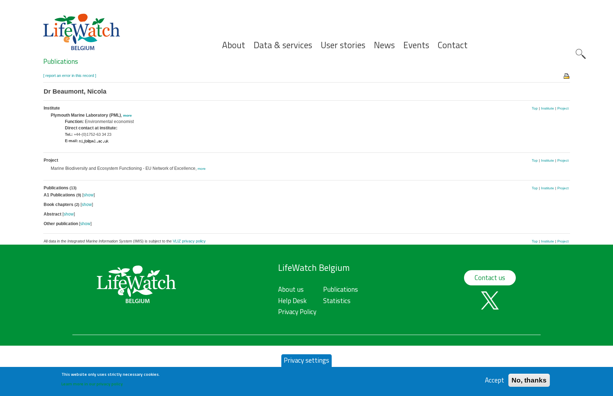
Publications (60, 61)
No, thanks (529, 380)
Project (563, 108)
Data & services (283, 45)
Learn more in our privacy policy (92, 383)
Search (581, 54)
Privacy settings (306, 360)
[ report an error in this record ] (69, 75)
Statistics (336, 301)
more (127, 115)
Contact (453, 45)
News (384, 45)
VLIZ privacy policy (189, 241)
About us (291, 289)
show (88, 195)
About (233, 45)
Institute (547, 108)
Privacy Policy (297, 312)
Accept (494, 380)
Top (535, 108)
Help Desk (292, 301)
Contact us (490, 278)
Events (416, 45)
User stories (343, 45)
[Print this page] (567, 75)
